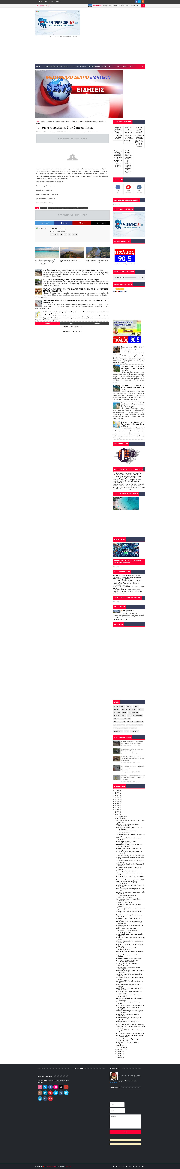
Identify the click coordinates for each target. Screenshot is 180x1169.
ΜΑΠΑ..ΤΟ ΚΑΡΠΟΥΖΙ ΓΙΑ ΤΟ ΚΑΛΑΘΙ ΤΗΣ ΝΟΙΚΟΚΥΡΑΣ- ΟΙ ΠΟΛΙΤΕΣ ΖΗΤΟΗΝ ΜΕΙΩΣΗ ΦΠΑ (132, 758)
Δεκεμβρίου (120, 817)
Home (38, 66)
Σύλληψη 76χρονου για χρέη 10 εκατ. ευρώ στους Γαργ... (129, 852)
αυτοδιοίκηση (119, 725)
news (81, 121)
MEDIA (90, 66)
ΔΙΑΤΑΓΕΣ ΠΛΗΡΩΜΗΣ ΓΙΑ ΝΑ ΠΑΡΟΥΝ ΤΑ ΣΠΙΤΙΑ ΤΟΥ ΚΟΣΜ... (129, 1036)
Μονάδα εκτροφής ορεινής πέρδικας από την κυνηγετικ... (130, 886)
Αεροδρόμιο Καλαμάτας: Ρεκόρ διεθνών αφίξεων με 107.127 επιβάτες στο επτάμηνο (129, 488)
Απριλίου (119, 1057)
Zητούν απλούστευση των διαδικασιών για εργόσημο (129, 926)
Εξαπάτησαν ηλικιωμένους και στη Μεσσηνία (130, 1005)
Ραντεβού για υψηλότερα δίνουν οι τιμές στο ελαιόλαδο (130, 915)
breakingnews (60, 121)
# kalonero (78, 208)
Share (65, 223)
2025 (116, 792)
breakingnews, (79, 132)
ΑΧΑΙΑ (58, 2)
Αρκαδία (131, 715)
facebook (97, 323)
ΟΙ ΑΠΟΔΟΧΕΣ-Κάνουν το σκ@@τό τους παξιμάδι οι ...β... (128, 899)
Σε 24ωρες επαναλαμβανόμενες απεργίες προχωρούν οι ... (128, 919)
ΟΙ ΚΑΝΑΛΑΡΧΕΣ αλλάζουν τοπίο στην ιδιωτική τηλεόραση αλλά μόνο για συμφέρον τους (127, 581)
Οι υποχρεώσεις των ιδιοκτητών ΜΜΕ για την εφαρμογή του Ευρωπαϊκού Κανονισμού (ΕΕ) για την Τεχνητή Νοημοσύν (128, 591)
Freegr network (128, 611)
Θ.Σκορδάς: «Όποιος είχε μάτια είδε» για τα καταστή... (129, 1002)
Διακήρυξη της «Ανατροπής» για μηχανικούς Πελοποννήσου (129, 988)
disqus (72, 323)
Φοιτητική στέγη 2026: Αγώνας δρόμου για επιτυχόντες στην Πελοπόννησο (132, 349)
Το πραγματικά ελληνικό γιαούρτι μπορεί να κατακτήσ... (129, 905)
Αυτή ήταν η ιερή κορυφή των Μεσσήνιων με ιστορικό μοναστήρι (70, 261)
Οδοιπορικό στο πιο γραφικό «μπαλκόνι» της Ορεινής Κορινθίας (132, 368)
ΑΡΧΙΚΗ (39, 2)
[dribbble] (129, 1166)
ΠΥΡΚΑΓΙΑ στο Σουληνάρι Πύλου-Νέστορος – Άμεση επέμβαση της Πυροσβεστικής (127, 477)
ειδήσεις (43, 121)
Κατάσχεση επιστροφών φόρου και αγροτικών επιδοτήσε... (130, 893)
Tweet (47, 223)
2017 (116, 807)
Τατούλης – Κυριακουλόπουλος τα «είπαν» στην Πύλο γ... (129, 975)
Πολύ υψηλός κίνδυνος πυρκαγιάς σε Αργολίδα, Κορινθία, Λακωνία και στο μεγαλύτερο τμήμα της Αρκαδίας (133, 777)
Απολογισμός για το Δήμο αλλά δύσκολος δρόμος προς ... (129, 992)
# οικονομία (51, 208)
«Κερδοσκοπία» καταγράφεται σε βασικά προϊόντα (128, 985)
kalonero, (91, 132)
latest (140, 709)
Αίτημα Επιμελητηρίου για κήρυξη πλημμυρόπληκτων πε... (126, 882)
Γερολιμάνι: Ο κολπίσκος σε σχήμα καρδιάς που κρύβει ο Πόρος (132, 387)
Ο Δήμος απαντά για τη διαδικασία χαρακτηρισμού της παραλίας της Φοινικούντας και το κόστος (128, 485)
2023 (116, 796)
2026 (116, 790)
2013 (116, 815)
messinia (117, 712)
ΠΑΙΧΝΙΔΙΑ (99, 66)
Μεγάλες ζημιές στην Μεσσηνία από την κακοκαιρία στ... (128, 849)
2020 (116, 801)
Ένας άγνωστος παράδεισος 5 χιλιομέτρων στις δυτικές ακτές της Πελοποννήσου (132, 405)
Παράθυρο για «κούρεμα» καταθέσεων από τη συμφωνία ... (130, 971)
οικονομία (51, 121)
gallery (117, 709)
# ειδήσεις (43, 208)
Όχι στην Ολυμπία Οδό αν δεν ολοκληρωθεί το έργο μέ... (130, 864)
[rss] (143, 1)
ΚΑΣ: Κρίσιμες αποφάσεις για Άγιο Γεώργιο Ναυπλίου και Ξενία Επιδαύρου (71, 280)
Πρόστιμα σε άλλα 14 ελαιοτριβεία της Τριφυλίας (128, 1022)
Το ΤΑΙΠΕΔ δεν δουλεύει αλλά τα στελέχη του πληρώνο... (130, 861)
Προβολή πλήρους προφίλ (121, 619)
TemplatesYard (51, 1166)
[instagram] (139, 1166)
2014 (116, 813)
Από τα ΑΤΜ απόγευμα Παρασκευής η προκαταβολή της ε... (127, 1039)
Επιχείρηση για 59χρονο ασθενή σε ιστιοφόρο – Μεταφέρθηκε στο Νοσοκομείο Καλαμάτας (128, 474)
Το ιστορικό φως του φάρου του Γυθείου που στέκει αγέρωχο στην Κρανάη (91, 5)
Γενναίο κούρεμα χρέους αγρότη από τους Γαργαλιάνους (129, 828)
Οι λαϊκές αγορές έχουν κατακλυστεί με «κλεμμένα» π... (128, 995)
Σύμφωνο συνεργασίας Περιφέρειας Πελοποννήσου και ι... (127, 824)
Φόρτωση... (116, 204)
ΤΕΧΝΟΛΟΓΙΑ (47, 66)
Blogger (68, 1166)
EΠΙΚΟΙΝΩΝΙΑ (49, 2)
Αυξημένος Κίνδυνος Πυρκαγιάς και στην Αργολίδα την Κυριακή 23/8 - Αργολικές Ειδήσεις (118, 133)
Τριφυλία (131, 722)
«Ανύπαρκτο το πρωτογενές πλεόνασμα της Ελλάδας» (129, 873)
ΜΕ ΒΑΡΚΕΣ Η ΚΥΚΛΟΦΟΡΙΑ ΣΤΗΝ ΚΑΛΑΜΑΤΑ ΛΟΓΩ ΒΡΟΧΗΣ (127, 961)
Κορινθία (117, 719)
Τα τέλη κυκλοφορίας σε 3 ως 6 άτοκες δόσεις (130, 855)
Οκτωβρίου (120, 1046)
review (116, 715)
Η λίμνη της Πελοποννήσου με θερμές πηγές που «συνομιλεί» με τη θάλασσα (97, 261)
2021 (116, 799)
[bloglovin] (126, 1166)
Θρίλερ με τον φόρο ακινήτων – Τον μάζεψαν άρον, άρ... (130, 821)
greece (68, 121)
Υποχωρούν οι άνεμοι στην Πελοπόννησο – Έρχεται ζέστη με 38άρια (132, 424)
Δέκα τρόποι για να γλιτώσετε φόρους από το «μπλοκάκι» (130, 908)
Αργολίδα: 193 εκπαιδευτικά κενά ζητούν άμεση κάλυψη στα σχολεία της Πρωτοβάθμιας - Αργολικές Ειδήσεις (128, 135)
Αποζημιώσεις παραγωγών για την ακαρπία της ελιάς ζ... (130, 938)
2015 (116, 811)
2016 (116, 809)
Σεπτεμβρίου (121, 1047)
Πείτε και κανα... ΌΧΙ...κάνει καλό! (126, 929)
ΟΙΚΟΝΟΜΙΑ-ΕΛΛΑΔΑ (78, 66)
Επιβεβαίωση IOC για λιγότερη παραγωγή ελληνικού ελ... (129, 922)
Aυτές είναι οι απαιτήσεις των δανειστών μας (130, 1024)
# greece (70, 208)
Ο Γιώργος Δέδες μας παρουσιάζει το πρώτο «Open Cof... (129, 935)
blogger (47, 323)
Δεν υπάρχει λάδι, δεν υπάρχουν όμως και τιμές (129, 981)
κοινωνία (138, 725)
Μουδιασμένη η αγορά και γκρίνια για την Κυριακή (129, 1018)
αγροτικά (139, 722)
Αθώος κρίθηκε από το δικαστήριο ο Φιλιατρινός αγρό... (127, 964)
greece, (86, 132)
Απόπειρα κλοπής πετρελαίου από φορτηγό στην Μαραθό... (129, 1011)
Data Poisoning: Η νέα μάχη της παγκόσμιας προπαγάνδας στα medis (126, 584)
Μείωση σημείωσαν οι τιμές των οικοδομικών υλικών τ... (130, 877)
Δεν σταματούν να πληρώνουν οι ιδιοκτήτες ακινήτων (129, 952)
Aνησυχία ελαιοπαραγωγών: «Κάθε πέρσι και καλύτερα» (130, 955)
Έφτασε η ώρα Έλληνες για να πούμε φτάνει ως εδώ (129, 978)
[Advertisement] (121, 49)
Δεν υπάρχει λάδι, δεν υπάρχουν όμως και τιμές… (129, 1030)
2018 (116, 805)
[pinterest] (123, 1166)
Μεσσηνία (126, 719)
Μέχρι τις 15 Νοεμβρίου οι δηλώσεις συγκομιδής (127, 1015)
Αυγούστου (120, 1049)
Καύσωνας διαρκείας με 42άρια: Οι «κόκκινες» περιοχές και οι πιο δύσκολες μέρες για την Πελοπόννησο (127, 481)
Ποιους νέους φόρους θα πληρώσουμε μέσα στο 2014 (130, 889)
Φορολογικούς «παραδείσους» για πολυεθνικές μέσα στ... (126, 831)
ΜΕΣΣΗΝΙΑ (58, 66)
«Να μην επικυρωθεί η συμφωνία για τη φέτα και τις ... (130, 858)
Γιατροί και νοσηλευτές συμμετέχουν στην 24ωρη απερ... (129, 999)
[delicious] (143, 1166)
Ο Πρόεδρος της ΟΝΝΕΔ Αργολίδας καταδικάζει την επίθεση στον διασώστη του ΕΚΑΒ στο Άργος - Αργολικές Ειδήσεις (118, 158)
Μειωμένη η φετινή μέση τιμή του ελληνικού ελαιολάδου (130, 941)
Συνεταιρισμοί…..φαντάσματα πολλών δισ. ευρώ (129, 912)
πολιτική (132, 728)
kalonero (74, 121)
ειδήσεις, (66, 132)
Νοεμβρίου (120, 818)
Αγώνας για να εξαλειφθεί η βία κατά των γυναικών (128, 868)
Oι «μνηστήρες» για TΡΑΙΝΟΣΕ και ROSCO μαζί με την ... (130, 1027)
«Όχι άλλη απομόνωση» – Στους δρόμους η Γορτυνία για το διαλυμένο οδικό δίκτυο (73, 270)
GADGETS (108, 66)
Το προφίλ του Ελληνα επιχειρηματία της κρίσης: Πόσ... (128, 1008)
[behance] (136, 1166)
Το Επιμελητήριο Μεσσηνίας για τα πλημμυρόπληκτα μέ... (127, 931)
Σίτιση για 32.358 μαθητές (124, 902)
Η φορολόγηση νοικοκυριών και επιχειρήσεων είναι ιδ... (126, 842)
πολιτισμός (118, 731)
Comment (103, 223)
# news (85, 208)
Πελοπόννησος (119, 722)
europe (129, 706)
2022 (116, 798)
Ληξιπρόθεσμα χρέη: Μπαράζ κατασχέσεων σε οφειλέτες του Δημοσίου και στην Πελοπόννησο (132, 768)
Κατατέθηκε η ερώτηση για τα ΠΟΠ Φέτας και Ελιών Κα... (129, 945)
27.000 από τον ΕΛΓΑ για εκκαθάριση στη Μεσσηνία (128, 838)
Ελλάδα (139, 715)
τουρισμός (134, 731)
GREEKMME (54, 234)
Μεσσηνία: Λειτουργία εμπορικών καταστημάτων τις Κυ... (126, 948)
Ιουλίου (119, 1051)
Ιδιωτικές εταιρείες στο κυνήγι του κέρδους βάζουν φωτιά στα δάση (128, 587)
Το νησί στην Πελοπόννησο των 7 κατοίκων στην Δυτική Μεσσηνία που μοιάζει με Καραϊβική (46, 262)
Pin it (84, 223)
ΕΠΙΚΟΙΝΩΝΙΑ (41, 71)
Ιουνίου (119, 1053)
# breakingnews (61, 208)
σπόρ (126, 731)
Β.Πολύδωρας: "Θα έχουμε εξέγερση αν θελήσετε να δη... (128, 1043)
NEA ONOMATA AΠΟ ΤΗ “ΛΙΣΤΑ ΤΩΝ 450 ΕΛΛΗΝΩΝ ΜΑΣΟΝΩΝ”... (129, 845)
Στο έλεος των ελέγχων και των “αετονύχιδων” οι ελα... (126, 896)
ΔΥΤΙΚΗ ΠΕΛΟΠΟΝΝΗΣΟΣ (123, 66)
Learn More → (114, 1082)
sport (123, 715)
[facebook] (136, 1)
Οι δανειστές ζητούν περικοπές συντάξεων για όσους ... (130, 835)
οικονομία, (72, 132)
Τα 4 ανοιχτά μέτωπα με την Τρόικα (127, 871)
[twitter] (139, 1)
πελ (125, 728)
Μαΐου (119, 1055)
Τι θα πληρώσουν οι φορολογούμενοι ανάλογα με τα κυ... (128, 968)
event (136, 706)
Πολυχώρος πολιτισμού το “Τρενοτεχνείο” (129, 958)
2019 (116, 803)
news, (96, 132)
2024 (116, 794)
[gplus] (120, 1166)
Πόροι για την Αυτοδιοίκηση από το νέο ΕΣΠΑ (130, 880)
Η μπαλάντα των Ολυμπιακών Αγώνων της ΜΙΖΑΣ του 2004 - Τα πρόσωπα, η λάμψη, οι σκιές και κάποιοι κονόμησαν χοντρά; (128, 577)
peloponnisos (66, 5)
